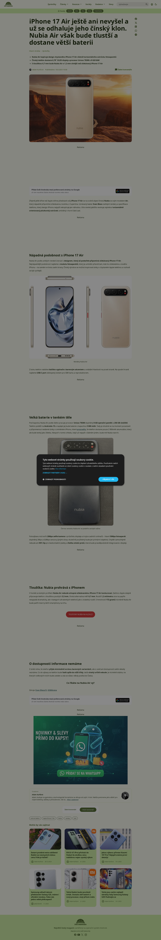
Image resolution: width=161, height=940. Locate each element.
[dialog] (80, 470)
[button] (80, 473)
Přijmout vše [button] (108, 479)
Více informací (60, 469)
